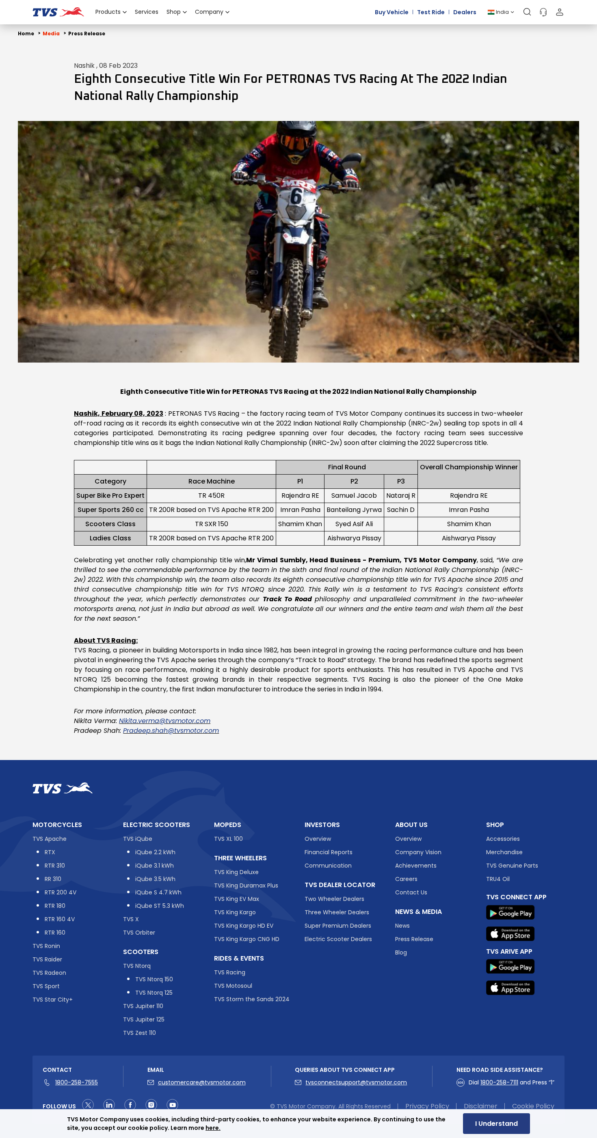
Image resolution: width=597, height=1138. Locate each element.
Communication (328, 866)
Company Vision (418, 852)
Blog (401, 952)
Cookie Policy (533, 1106)
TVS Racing (229, 972)
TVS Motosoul (233, 986)
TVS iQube (137, 839)
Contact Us (411, 892)
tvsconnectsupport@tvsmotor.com (356, 1082)
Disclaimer (481, 1106)
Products (108, 12)
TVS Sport (46, 986)
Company (209, 12)
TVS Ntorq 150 (154, 979)
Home (26, 33)
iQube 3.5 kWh (155, 879)
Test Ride (431, 12)
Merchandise (504, 852)
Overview (318, 839)
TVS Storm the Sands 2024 (252, 999)
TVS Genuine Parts (512, 866)
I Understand (496, 1123)
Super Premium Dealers (338, 926)
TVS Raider (47, 959)
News (402, 926)
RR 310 (53, 879)
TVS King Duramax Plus (246, 885)
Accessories (503, 839)
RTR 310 (55, 866)
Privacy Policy (427, 1106)
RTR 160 (55, 933)
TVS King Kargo (235, 912)
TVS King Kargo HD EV (243, 926)
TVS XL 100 (228, 839)
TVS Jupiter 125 (143, 1019)
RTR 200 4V (60, 892)
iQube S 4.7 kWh (158, 892)
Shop (174, 12)
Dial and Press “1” (511, 1082)
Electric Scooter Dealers (338, 939)
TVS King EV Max (236, 899)
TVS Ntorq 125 (154, 993)
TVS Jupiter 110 (143, 1006)
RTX (50, 852)
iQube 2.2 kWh (155, 852)
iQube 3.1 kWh (154, 866)
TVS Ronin (46, 946)
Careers (406, 879)
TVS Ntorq (137, 966)
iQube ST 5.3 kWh (159, 906)
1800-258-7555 (76, 1082)
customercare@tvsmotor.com (202, 1082)
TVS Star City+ (52, 999)
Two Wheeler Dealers (334, 899)
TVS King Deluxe (236, 872)
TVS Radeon (49, 973)
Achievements (416, 866)
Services (146, 12)
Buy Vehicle (392, 12)
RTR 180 (55, 906)
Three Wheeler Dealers (337, 912)
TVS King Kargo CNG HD (246, 939)
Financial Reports (329, 852)
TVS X (131, 919)
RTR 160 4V (60, 919)
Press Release (86, 33)
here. (213, 1128)
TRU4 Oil (498, 879)
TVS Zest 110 (139, 1033)
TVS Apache (49, 839)
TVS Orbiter (139, 933)
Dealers (464, 12)
